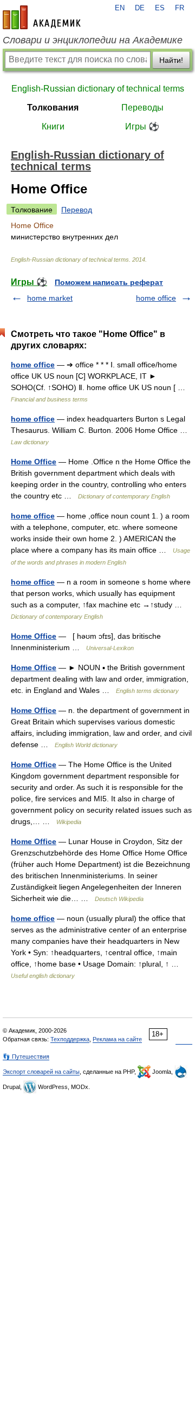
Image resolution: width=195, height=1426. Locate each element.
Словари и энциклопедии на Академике (93, 40)
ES (160, 8)
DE (140, 8)
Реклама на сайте (117, 1039)
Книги (53, 126)
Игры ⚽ (142, 126)
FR (179, 8)
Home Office (33, 461)
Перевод (76, 209)
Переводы (142, 107)
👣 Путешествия (26, 1056)
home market (50, 298)
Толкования (53, 107)
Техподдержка (69, 1039)
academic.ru (42, 17)
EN (120, 8)
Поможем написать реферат (109, 282)
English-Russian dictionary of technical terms (97, 88)
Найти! (171, 60)
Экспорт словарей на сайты (41, 1071)
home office (156, 298)
